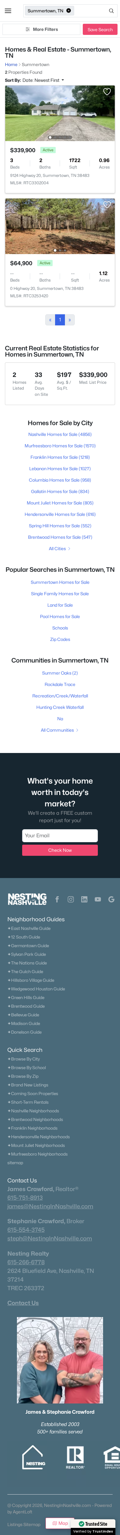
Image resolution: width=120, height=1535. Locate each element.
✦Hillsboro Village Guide (30, 980)
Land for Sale (60, 605)
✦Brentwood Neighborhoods (35, 1119)
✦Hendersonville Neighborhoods (38, 1136)
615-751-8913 (25, 1197)
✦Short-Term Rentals (28, 1102)
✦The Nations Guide (27, 962)
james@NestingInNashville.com (50, 1206)
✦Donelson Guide (24, 1032)
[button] (8, 10)
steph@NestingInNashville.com (49, 1238)
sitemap (15, 1162)
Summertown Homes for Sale (60, 582)
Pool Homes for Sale (60, 616)
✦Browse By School (26, 1067)
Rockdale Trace (60, 684)
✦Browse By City (23, 1058)
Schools (60, 627)
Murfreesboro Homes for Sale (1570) (60, 445)
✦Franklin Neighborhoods (32, 1128)
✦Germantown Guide (28, 945)
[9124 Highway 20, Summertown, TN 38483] (60, 113)
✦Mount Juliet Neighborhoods (36, 1145)
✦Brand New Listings (27, 1084)
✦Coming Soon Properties (32, 1093)
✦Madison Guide (23, 1023)
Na (60, 718)
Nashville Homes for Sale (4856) (60, 434)
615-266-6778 (26, 1262)
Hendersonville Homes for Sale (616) (60, 514)
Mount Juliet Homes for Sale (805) (60, 502)
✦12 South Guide (23, 937)
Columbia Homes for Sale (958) (60, 480)
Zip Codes (60, 639)
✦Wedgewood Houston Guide (36, 988)
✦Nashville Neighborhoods (33, 1110)
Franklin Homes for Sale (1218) (60, 457)
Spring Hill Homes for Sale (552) (60, 525)
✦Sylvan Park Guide (26, 954)
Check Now (60, 850)
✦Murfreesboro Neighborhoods (37, 1154)
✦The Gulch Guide (25, 971)
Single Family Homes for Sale (60, 593)
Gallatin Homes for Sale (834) (60, 491)
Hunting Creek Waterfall (60, 707)
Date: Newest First (41, 80)
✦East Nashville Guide (28, 928)
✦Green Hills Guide (25, 997)
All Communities (57, 730)
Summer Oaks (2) (60, 672)
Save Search (100, 29)
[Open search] (96, 11)
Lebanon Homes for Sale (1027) (60, 468)
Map (63, 1523)
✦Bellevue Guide (23, 1014)
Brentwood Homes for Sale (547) (60, 537)
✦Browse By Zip (22, 1076)
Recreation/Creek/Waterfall (60, 695)
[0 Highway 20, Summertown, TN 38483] (60, 226)
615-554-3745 (26, 1229)
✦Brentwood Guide (26, 1006)
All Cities (57, 548)
